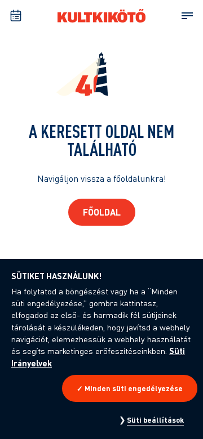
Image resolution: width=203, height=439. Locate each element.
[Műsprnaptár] (16, 16)
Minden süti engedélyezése (134, 388)
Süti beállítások (155, 419)
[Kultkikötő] (101, 16)
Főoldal (102, 212)
